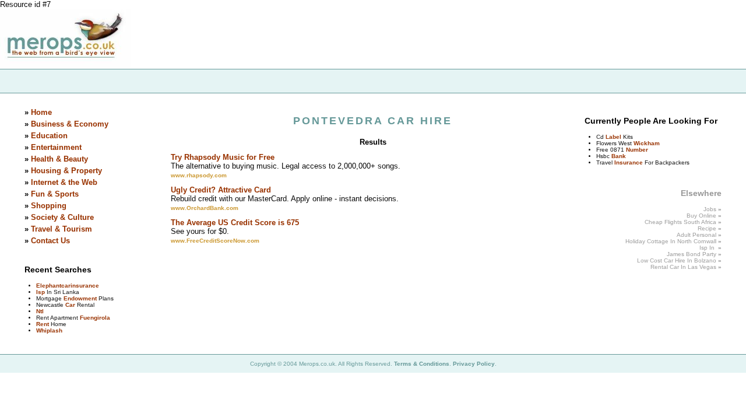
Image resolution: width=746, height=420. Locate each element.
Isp (40, 292)
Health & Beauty (59, 159)
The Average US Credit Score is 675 (235, 222)
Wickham (647, 143)
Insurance (628, 162)
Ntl (40, 311)
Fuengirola (95, 317)
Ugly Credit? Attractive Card (221, 190)
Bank (618, 156)
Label (613, 137)
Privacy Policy (474, 363)
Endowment (80, 298)
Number (637, 149)
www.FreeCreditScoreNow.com (215, 240)
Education (49, 135)
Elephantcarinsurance (67, 285)
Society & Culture (62, 217)
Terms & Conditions (421, 363)
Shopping (48, 205)
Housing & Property (66, 170)
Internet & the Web (64, 182)
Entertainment (56, 147)
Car (70, 305)
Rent (42, 324)
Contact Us (50, 240)
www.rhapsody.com (199, 175)
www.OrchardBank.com (204, 208)
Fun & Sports (55, 194)
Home (41, 112)
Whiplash (49, 330)
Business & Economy (69, 124)
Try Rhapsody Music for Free (223, 157)
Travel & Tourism (61, 229)
